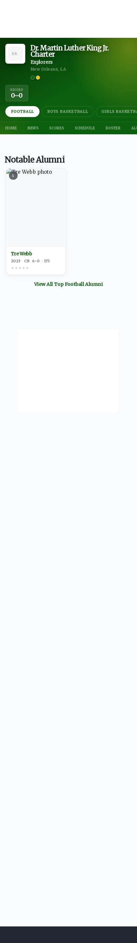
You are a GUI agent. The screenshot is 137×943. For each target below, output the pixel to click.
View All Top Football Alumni (68, 284)
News (33, 128)
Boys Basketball (67, 111)
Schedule (85, 128)
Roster (113, 128)
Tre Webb (21, 254)
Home (11, 128)
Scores (56, 128)
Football (22, 111)
